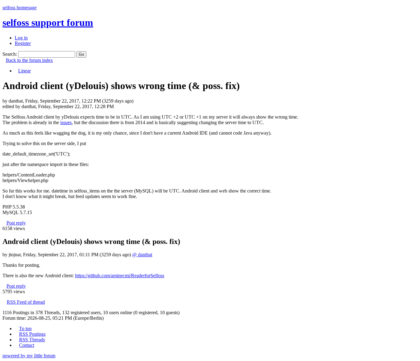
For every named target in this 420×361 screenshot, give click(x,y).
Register (23, 43)
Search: (9, 54)
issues (66, 122)
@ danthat (142, 254)
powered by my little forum (28, 355)
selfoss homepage (19, 7)
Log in (21, 37)
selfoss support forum (47, 22)
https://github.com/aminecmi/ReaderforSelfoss (119, 275)
